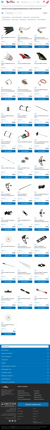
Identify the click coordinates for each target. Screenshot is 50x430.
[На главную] (10, 2)
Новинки (19, 408)
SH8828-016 (3, 145)
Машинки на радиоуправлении (24, 399)
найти (38, 2)
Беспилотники (5, 350)
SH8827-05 (3, 250)
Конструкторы (21, 397)
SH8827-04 (20, 250)
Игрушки (3, 362)
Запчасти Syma (14, 19)
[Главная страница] (2, 6)
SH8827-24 (20, 198)
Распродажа (20, 413)
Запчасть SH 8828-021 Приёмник (25, 141)
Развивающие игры (6, 369)
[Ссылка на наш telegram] (10, 421)
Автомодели (36, 390)
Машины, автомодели (6, 353)
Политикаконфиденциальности (36, 422)
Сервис (34, 418)
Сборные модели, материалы (8, 366)
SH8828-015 (36, 302)
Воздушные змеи (37, 397)
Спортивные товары (6, 372)
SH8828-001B (20, 93)
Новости (34, 408)
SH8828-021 (20, 145)
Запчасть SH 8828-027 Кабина (24, 63)
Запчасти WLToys (6, 19)
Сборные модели (37, 395)
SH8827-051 (3, 328)
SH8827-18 (36, 67)
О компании (35, 413)
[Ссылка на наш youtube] (15, 420)
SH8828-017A (4, 93)
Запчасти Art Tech (35, 17)
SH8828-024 (3, 67)
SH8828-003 (36, 145)
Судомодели (4, 359)
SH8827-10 (3, 302)
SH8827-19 (20, 119)
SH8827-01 (3, 41)
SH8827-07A (36, 41)
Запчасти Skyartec (6, 17)
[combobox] (25, 346)
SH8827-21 (20, 276)
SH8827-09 (3, 224)
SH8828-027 (20, 67)
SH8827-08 (3, 119)
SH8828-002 (20, 224)
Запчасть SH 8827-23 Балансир (8, 168)
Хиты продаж (20, 411)
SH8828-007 (36, 198)
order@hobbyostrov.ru (11, 411)
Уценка (19, 418)
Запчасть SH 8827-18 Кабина (40, 63)
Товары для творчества (7, 375)
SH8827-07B (20, 41)
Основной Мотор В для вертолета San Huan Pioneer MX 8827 (25, 39)
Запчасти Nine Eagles (17, 17)
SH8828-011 (20, 172)
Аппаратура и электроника (8, 382)
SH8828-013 (3, 198)
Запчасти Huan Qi (32, 19)
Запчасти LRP (26, 17)
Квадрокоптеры (21, 390)
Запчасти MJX (23, 19)
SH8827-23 (3, 172)
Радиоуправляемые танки (23, 392)
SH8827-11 (36, 276)
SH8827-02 (20, 302)
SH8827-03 (36, 172)
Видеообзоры (20, 416)
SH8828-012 (36, 224)
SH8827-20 (36, 119)
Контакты (35, 416)
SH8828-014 (36, 250)
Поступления (35, 411)
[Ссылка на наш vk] (12, 421)
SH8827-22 (3, 276)
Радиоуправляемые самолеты (24, 395)
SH (15, 41)
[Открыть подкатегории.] (47, 350)
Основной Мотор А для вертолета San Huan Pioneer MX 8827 (41, 39)
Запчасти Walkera (42, 19)
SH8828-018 (36, 93)
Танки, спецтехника (6, 356)
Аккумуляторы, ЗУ (5, 378)
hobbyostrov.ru (14, 426)
